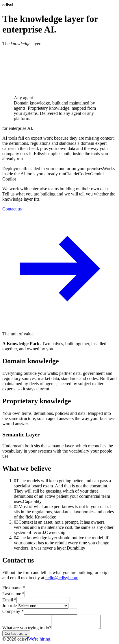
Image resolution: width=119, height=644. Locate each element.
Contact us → (16, 633)
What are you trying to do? (26, 627)
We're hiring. (39, 639)
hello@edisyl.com (61, 577)
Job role (9, 605)
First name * (13, 587)
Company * (13, 611)
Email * (9, 599)
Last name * (13, 593)
